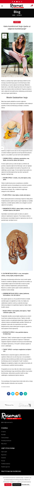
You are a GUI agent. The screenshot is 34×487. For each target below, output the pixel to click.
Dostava (3, 457)
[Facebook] (12, 2)
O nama (3, 431)
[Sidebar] (2, 148)
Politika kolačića (5, 463)
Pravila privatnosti (6, 440)
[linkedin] (19, 2)
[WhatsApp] (21, 2)
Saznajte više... (26, 484)
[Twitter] (14, 2)
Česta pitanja (5, 437)
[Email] (17, 2)
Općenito (19, 15)
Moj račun (4, 443)
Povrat (3, 460)
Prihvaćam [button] (8, 484)
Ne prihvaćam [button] (16, 484)
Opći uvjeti (4, 451)
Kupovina (3, 454)
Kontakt (3, 434)
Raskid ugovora (5, 466)
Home (13, 15)
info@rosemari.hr (8, 422)
